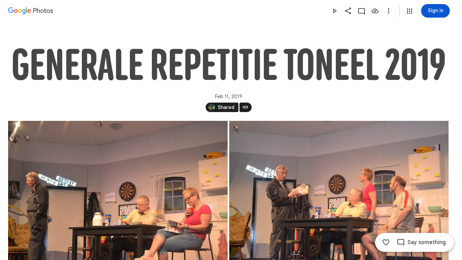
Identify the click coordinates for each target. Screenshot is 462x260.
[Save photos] (375, 11)
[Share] (348, 11)
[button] (409, 11)
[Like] (386, 242)
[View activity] (361, 11)
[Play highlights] (334, 11)
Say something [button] (427, 242)
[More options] (388, 11)
